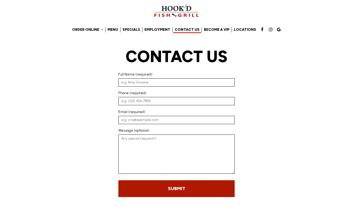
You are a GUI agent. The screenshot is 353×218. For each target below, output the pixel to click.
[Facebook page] (262, 29)
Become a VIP (216, 29)
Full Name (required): (135, 74)
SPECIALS (131, 29)
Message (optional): (134, 130)
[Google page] (279, 29)
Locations (245, 29)
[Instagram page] (270, 29)
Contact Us (187, 29)
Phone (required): (132, 93)
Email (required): (132, 112)
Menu (113, 29)
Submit (176, 188)
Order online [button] (86, 29)
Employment (157, 29)
